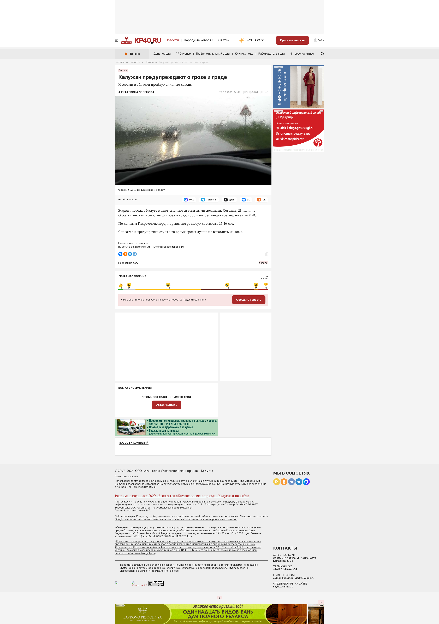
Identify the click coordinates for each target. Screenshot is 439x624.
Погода (149, 62)
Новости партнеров (205, 564)
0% (121, 288)
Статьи (223, 40)
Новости (172, 40)
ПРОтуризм (183, 53)
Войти (321, 40)
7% (266, 288)
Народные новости (198, 40)
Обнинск (126, 42)
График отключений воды (213, 53)
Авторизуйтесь (166, 405)
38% (227, 288)
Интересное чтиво (302, 53)
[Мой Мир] (130, 254)
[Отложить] (261, 92)
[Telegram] (135, 254)
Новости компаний (134, 442)
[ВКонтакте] (120, 254)
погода (263, 262)
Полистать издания (126, 476)
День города (162, 53)
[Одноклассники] (125, 254)
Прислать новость (292, 40)
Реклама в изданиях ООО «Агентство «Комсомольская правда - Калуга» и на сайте (182, 496)
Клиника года (244, 53)
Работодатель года (271, 53)
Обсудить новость (248, 299)
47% (168, 288)
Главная (119, 62)
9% (129, 288)
